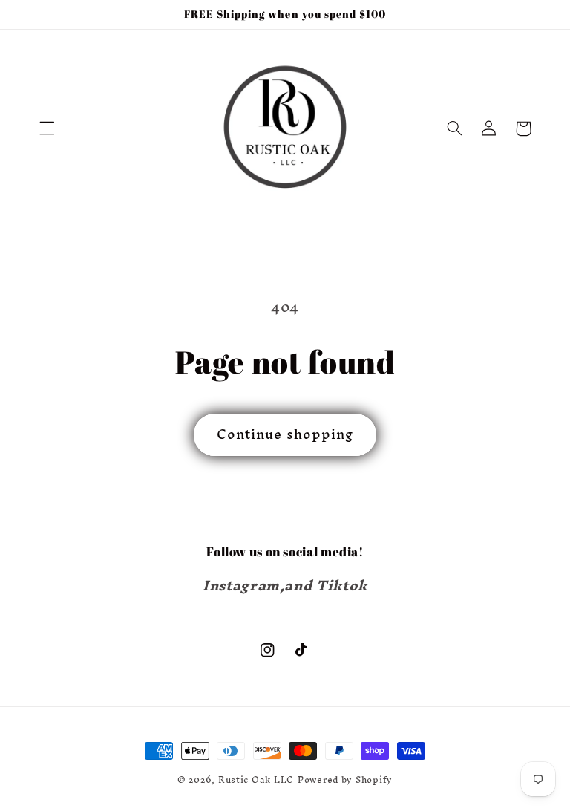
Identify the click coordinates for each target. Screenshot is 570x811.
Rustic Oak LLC (256, 779)
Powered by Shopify (345, 779)
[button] (47, 128)
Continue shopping (285, 434)
